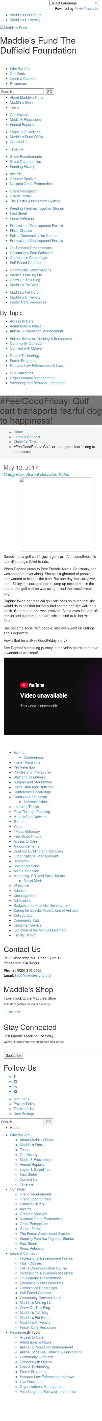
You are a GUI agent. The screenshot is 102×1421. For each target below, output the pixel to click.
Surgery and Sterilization (33, 781)
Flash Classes (21, 230)
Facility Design (25, 934)
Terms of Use (24, 1108)
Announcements (26, 846)
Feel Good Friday (27, 836)
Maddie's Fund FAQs (26, 136)
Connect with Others (26, 348)
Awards (16, 173)
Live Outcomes (21, 372)
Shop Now (13, 1011)
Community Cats (27, 920)
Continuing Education (30, 796)
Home (18, 431)
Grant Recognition (24, 191)
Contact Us (18, 141)
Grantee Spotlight (23, 178)
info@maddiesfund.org (33, 975)
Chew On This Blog (25, 279)
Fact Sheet (18, 213)
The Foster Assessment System (35, 200)
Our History (19, 114)
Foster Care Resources (28, 302)
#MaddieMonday (27, 831)
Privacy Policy (24, 1103)
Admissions (22, 900)
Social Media (34, 880)
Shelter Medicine (27, 865)
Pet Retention (24, 767)
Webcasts (21, 885)
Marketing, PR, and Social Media (39, 875)
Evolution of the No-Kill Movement (40, 930)
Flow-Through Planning (32, 811)
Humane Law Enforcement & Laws (37, 365)
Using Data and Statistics (33, 786)
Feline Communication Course (33, 235)
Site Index (21, 1098)
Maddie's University (25, 19)
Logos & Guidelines (25, 131)
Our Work (17, 1189)
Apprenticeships (36, 801)
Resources (18, 83)
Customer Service (28, 925)
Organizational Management (32, 377)
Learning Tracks (26, 806)
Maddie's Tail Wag (24, 284)
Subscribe (13, 1055)
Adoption (20, 890)
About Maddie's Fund (26, 97)
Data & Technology (25, 355)
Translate (91, 8)
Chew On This (25, 441)
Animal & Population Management (36, 330)
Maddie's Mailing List (26, 274)
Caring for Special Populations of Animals (46, 910)
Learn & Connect (27, 436)
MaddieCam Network (30, 816)
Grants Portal (20, 195)
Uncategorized (25, 895)
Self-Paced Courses (25, 262)
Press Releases (22, 218)
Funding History (22, 166)
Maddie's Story (21, 102)
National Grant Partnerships (31, 183)
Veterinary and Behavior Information (38, 382)
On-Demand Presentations (31, 247)
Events (19, 752)
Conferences (34, 757)
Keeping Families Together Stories (37, 208)
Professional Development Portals (36, 225)
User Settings (24, 1113)
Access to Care (22, 321)
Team (14, 107)
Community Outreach (26, 343)
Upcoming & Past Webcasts (31, 252)
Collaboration (24, 915)
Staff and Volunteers (29, 777)
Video (64, 474)
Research (21, 860)
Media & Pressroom (25, 119)
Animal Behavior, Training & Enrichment (41, 338)
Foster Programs (23, 360)
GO (49, 91)
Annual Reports (22, 124)
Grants (19, 821)
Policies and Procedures (32, 772)
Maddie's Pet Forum (26, 14)
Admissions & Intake (26, 325)
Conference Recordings (28, 257)
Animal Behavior (41, 474)
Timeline (16, 149)
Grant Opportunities (25, 161)
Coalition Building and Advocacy (39, 851)
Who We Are (20, 68)
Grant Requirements (26, 156)
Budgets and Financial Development (42, 905)
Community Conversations (30, 269)
